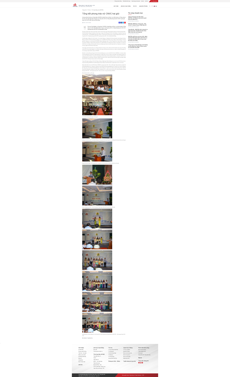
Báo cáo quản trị (126, 354)
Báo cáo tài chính (126, 356)
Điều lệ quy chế (126, 358)
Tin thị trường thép (112, 353)
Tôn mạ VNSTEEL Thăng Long (99, 366)
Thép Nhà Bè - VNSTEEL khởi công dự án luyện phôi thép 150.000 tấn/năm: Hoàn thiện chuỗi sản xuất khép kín (138, 31)
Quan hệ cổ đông (143, 6)
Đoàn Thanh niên (81, 361)
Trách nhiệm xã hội (142, 351)
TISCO (94, 357)
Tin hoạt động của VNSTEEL (98, 9)
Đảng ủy (80, 358)
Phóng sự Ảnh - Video (114, 361)
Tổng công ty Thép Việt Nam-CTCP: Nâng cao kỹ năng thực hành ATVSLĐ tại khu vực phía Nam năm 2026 (138, 46)
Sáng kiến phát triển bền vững (144, 354)
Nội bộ (142, 1)
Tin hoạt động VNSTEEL (113, 349)
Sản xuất (95, 349)
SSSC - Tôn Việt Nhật (97, 361)
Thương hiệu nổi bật (99, 354)
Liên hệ (146, 1)
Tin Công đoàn (111, 356)
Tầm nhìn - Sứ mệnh (82, 353)
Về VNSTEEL (80, 349)
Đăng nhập (155, 1)
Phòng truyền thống (118, 1)
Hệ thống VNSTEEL (82, 356)
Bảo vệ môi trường (142, 349)
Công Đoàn (80, 360)
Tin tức (135, 6)
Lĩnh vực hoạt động (126, 6)
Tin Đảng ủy (110, 354)
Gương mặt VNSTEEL (112, 358)
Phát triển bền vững (126, 1)
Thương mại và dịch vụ (97, 351)
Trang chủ (84, 9)
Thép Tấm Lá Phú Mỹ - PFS (98, 368)
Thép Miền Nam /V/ (97, 356)
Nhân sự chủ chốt (82, 354)
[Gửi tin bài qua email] (125, 22)
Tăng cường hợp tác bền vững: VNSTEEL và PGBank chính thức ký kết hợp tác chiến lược (137, 18)
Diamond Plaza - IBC (97, 364)
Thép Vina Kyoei (96, 363)
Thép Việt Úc (96, 359)
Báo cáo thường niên (127, 353)
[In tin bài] (119, 22)
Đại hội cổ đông (126, 351)
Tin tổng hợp (111, 351)
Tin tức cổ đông (126, 349)
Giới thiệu (116, 6)
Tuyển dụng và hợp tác (135, 1)
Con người (140, 353)
